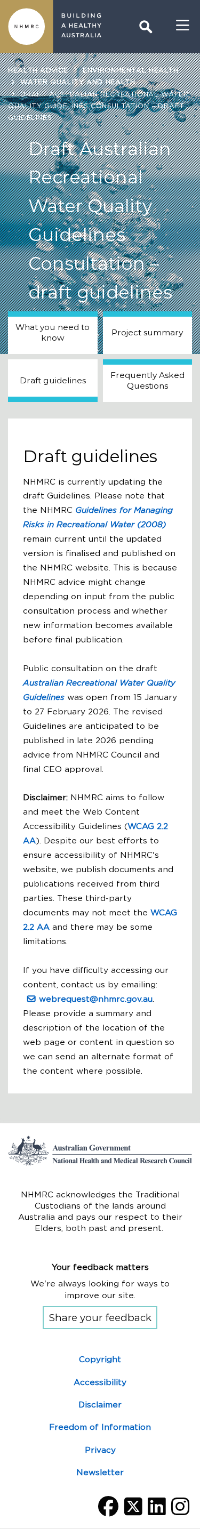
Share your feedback (100, 1317)
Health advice (38, 70)
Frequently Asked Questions (147, 380)
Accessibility (100, 1382)
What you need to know (52, 332)
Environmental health (131, 70)
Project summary (147, 332)
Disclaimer (100, 1404)
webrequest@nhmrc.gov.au (96, 999)
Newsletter (100, 1472)
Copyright (100, 1359)
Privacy (100, 1450)
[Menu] (182, 25)
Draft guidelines (53, 380)
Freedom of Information (100, 1427)
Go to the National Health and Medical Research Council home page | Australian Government (100, 1150)
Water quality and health (77, 82)
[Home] (26, 26)
